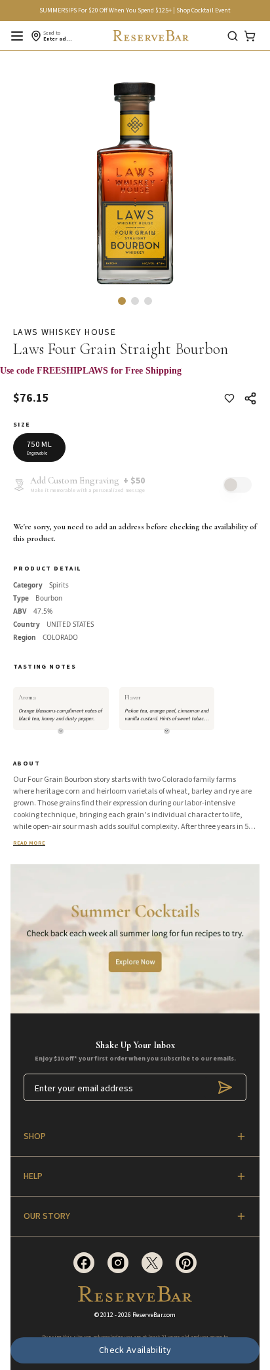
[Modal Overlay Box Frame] (135, 377)
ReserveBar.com (154, 1315)
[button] (122, 301)
